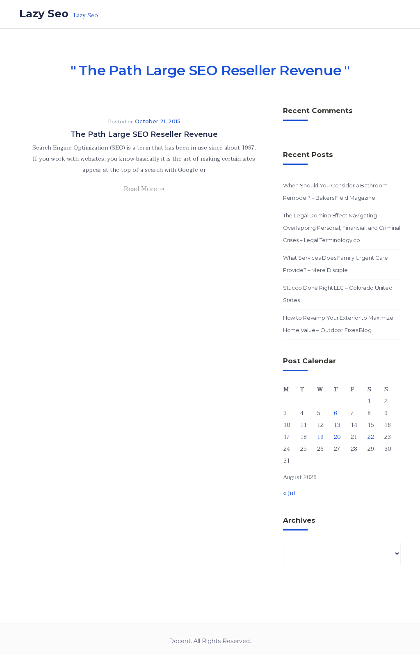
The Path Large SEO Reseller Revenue (144, 134)
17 (286, 437)
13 (337, 425)
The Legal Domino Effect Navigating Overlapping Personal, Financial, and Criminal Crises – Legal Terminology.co (342, 227)
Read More (141, 189)
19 (320, 437)
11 (303, 425)
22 (371, 437)
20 (337, 437)
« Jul (289, 493)
